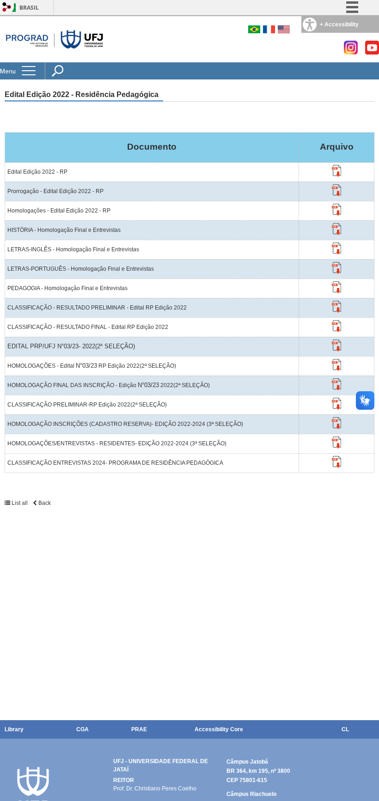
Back (44, 503)
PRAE (139, 729)
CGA (82, 729)
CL (345, 729)
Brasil (29, 8)
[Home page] (55, 39)
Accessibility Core (219, 729)
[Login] (7, 7)
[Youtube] (372, 52)
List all (19, 503)
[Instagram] (351, 52)
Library (14, 729)
